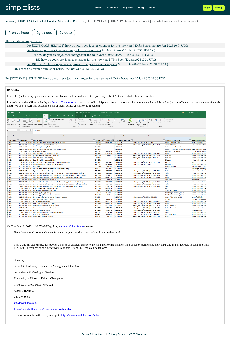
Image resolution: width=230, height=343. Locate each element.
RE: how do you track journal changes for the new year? (69, 55)
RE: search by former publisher (34, 69)
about (153, 7)
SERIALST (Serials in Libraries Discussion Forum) (51, 21)
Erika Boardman (124, 78)
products (112, 7)
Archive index (19, 32)
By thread (44, 32)
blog (141, 7)
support (128, 7)
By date (65, 32)
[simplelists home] (22, 7)
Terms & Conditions (93, 334)
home (98, 7)
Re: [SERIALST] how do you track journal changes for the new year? (72, 64)
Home (9, 21)
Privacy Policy (117, 334)
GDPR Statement (138, 334)
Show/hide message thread (23, 41)
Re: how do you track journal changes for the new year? (64, 50)
